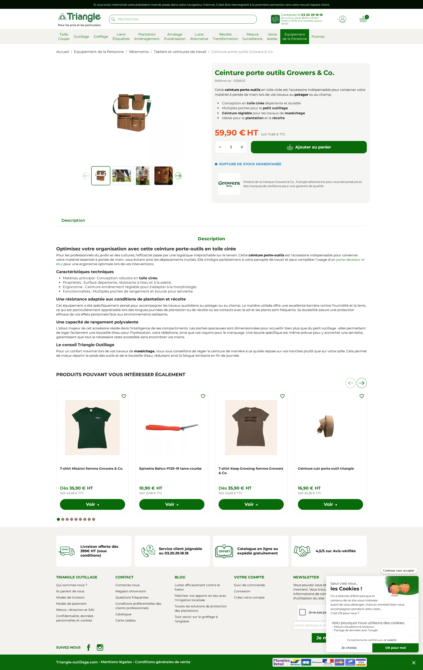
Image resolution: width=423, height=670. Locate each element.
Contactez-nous (127, 585)
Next (362, 383)
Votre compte (249, 577)
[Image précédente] (85, 175)
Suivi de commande (249, 585)
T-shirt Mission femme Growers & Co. (91, 468)
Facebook (88, 647)
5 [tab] (76, 519)
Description (73, 220)
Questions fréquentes (131, 597)
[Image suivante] (178, 175)
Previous (351, 383)
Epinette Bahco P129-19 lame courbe (170, 468)
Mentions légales (116, 662)
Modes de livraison (70, 597)
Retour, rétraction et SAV (75, 610)
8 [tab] (89, 519)
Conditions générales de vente (162, 662)
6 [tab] (80, 519)
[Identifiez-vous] (342, 19)
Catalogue (123, 614)
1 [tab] (58, 519)
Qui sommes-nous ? (71, 585)
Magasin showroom (130, 591)
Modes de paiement (71, 604)
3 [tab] (67, 519)
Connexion (242, 591)
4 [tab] (71, 519)
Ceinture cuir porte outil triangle (326, 468)
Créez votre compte (249, 597)
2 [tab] (62, 519)
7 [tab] (84, 519)
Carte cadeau (125, 620)
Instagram (100, 647)
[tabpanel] (92, 452)
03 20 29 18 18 (312, 15)
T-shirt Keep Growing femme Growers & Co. (251, 470)
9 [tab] (93, 519)
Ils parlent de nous (70, 591)
